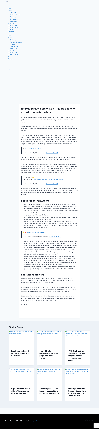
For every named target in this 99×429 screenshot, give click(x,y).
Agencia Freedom (37, 421)
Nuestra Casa (12, 25)
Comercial (11, 31)
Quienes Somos (13, 27)
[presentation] (21, 339)
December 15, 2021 (52, 153)
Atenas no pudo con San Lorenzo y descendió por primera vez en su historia (49, 391)
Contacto (11, 29)
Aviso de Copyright (90, 420)
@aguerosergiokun (40, 179)
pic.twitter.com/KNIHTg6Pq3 (55, 179)
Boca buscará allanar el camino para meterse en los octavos (20, 353)
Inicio (9, 8)
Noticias (10, 10)
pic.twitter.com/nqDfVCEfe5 (33, 148)
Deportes (13, 17)
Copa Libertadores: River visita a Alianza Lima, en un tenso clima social (20, 391)
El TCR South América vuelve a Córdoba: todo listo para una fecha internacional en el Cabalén (76, 355)
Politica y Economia (16, 15)
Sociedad (13, 12)
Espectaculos (14, 19)
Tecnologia (13, 21)
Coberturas (11, 23)
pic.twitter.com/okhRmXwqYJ (36, 232)
